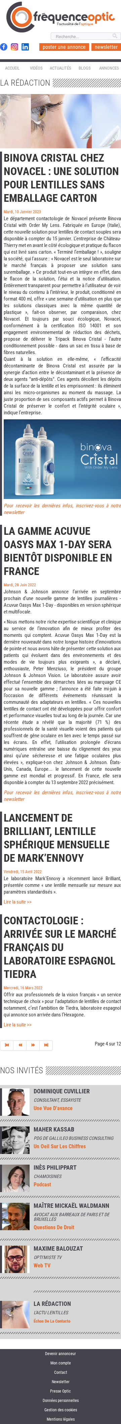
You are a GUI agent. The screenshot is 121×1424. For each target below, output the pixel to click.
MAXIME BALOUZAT (58, 1249)
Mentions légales (61, 1419)
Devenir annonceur (60, 1353)
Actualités (60, 68)
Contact (60, 1372)
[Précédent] (20, 1045)
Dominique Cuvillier (62, 1091)
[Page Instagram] (14, 47)
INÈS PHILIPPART (55, 1168)
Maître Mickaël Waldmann (71, 1206)
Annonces (109, 68)
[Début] (6, 1045)
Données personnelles (61, 1400)
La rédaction (52, 1304)
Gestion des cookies (60, 1410)
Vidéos (36, 68)
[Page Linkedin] (25, 47)
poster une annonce (64, 47)
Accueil (12, 68)
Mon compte (60, 1363)
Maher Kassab (54, 1129)
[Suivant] (33, 1045)
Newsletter (61, 1381)
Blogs (85, 68)
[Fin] (46, 1045)
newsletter (106, 47)
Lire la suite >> (18, 902)
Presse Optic (60, 1391)
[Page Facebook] (3, 47)
